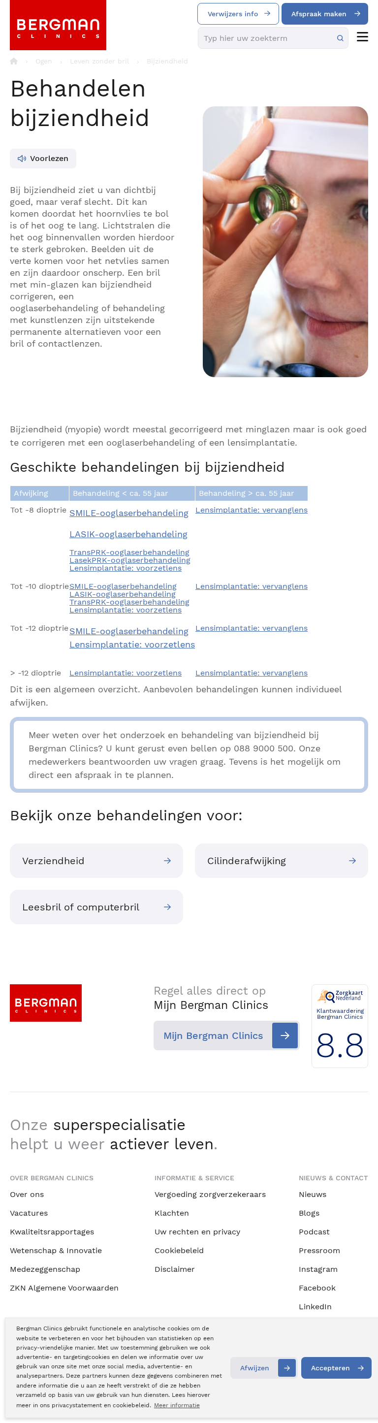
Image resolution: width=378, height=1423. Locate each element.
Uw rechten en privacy (197, 1231)
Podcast (314, 1231)
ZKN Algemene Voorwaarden (64, 1288)
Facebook (317, 1288)
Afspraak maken (318, 14)
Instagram (318, 1269)
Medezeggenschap (45, 1269)
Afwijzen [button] (254, 1368)
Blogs (309, 1213)
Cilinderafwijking (246, 861)
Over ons (27, 1194)
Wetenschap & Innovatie (56, 1250)
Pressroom (319, 1250)
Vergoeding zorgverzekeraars (210, 1194)
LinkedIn (315, 1306)
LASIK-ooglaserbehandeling (128, 534)
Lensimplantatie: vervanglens (251, 510)
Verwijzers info (233, 14)
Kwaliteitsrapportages (52, 1231)
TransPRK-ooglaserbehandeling (129, 552)
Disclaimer (175, 1269)
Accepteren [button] (330, 1368)
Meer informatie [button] (177, 1405)
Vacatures (29, 1213)
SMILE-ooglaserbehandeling (129, 513)
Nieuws (312, 1194)
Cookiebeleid (179, 1250)
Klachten (172, 1213)
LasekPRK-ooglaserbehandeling (129, 560)
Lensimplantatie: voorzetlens (125, 568)
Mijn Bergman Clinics (213, 1035)
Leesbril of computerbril (80, 907)
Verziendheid (53, 861)
